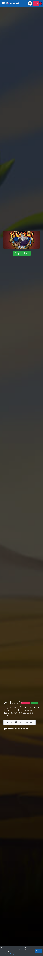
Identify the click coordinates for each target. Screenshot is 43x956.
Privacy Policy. (9, 954)
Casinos (8, 722)
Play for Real (22, 253)
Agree (38, 951)
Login (36, 3)
